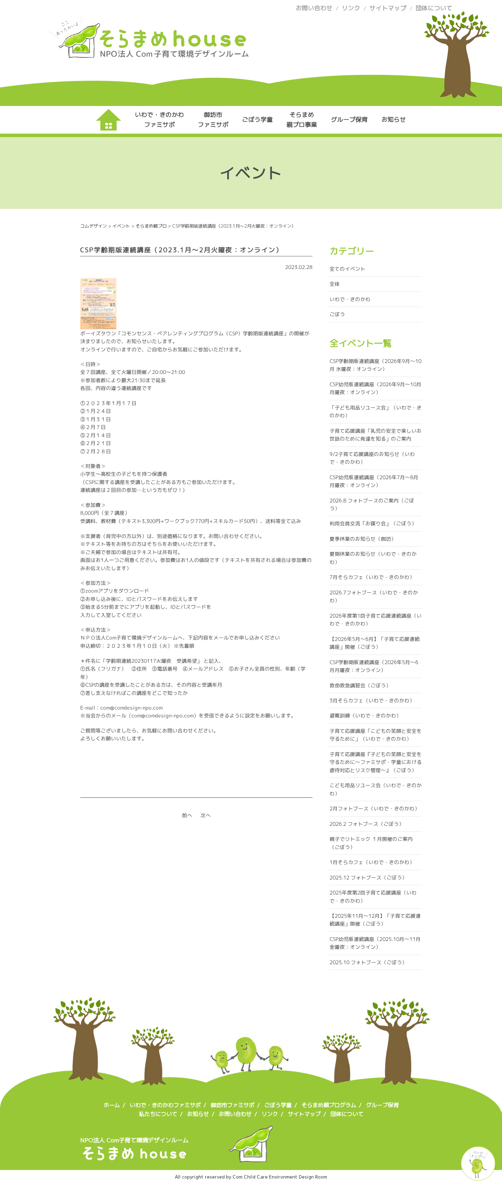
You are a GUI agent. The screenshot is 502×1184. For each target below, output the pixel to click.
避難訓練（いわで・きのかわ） (365, 715)
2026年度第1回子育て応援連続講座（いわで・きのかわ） (376, 619)
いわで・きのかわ (350, 299)
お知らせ (393, 119)
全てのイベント (347, 268)
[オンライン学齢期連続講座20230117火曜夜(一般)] (98, 325)
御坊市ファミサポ (213, 119)
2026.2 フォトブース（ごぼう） (367, 824)
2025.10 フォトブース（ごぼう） (368, 962)
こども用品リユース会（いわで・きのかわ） (376, 789)
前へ (187, 815)
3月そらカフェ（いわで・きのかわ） (372, 700)
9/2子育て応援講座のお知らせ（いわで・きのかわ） (372, 458)
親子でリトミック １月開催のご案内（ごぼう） (371, 842)
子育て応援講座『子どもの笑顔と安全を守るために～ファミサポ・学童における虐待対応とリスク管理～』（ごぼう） (376, 762)
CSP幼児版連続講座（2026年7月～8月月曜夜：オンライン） (374, 481)
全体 (335, 283)
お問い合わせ (314, 8)
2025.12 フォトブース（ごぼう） (368, 877)
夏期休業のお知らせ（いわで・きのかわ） (373, 557)
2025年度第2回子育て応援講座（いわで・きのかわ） (373, 896)
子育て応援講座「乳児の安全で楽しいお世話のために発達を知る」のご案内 (376, 434)
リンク (351, 8)
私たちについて (158, 1114)
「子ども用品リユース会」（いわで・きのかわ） (376, 411)
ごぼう (337, 314)
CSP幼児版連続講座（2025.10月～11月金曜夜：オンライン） (375, 943)
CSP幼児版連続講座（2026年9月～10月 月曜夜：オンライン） (375, 388)
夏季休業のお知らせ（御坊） (363, 538)
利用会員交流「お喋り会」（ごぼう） (373, 523)
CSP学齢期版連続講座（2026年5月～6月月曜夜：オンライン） (374, 666)
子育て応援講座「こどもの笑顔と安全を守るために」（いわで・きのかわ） (376, 734)
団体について (434, 8)
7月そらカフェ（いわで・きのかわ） (372, 577)
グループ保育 (349, 119)
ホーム (111, 1105)
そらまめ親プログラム (329, 1105)
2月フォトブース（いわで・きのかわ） (375, 808)
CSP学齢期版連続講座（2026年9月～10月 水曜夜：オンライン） (375, 365)
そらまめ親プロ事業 (302, 119)
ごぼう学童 (257, 119)
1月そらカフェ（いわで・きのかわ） (372, 862)
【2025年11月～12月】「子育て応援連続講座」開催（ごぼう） (375, 919)
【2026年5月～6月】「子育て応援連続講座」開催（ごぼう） (375, 642)
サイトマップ (387, 8)
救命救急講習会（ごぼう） (360, 685)
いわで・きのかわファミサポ (159, 119)
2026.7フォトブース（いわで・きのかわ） (374, 596)
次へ (205, 815)
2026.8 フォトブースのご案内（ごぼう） (372, 504)
